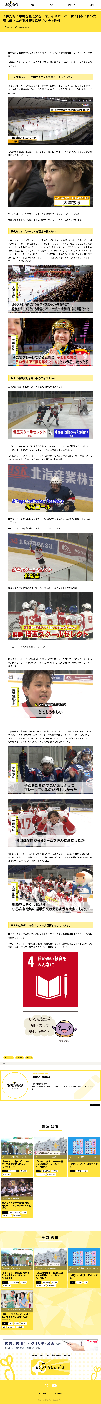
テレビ (11, 1063)
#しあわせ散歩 (51, 1174)
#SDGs (29, 1057)
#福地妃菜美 (46, 1171)
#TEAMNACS (17, 1216)
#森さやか (24, 1324)
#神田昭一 (79, 1171)
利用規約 (58, 1393)
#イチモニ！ (6, 1174)
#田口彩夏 (23, 1171)
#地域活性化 (20, 1327)
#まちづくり (11, 1327)
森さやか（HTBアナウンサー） (22, 1309)
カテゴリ (71, 4)
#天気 (85, 1171)
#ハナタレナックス (14, 1212)
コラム (5, 1324)
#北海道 (19, 1057)
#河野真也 (54, 1171)
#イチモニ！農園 (14, 1171)
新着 (33, 4)
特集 (51, 4)
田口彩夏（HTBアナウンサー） (22, 1157)
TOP (4, 1063)
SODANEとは (44, 1393)
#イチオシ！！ (41, 1174)
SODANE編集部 (24, 27)
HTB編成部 (16, 1198)
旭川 (4, 1327)
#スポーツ (8, 1057)
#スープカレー (7, 1216)
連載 (92, 4)
